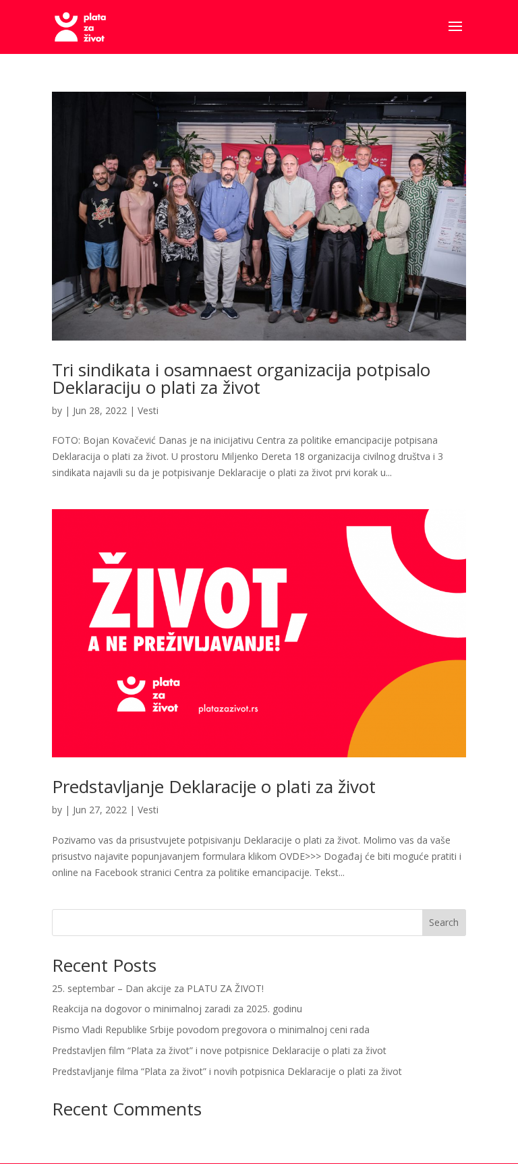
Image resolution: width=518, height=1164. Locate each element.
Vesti (148, 410)
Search (444, 922)
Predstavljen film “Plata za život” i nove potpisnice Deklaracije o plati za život (219, 1050)
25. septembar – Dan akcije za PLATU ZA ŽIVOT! (158, 988)
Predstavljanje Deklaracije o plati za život (214, 786)
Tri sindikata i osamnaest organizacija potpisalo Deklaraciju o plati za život (241, 378)
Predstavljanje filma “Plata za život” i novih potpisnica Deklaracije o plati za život (227, 1071)
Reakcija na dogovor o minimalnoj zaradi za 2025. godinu (177, 1008)
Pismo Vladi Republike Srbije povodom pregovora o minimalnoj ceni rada (211, 1029)
